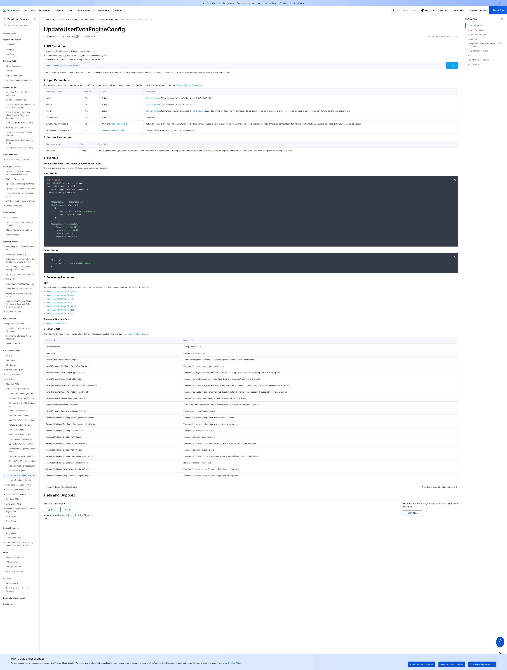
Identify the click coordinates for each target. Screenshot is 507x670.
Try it (453, 65)
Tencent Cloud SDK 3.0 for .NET (60, 310)
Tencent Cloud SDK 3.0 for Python (61, 291)
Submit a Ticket (82, 515)
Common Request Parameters (189, 85)
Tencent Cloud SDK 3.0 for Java (60, 295)
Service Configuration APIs (111, 19)
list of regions (199, 111)
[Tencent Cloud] (11, 10)
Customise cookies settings (482, 664)
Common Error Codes (138, 334)
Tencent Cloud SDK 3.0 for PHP (60, 299)
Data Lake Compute (68, 19)
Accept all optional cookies (421, 664)
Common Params (152, 98)
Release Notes (9, 33)
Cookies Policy (234, 663)
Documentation (50, 19)
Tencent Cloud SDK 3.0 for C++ (60, 313)
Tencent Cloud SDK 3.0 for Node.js (61, 306)
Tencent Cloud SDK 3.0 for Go (59, 302)
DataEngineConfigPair (118, 124)
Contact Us (8, 604)
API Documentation (89, 19)
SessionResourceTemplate (113, 130)
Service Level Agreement (14, 598)
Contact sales (64, 515)
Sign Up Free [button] (498, 10)
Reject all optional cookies (452, 664)
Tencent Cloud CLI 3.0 (56, 323)
